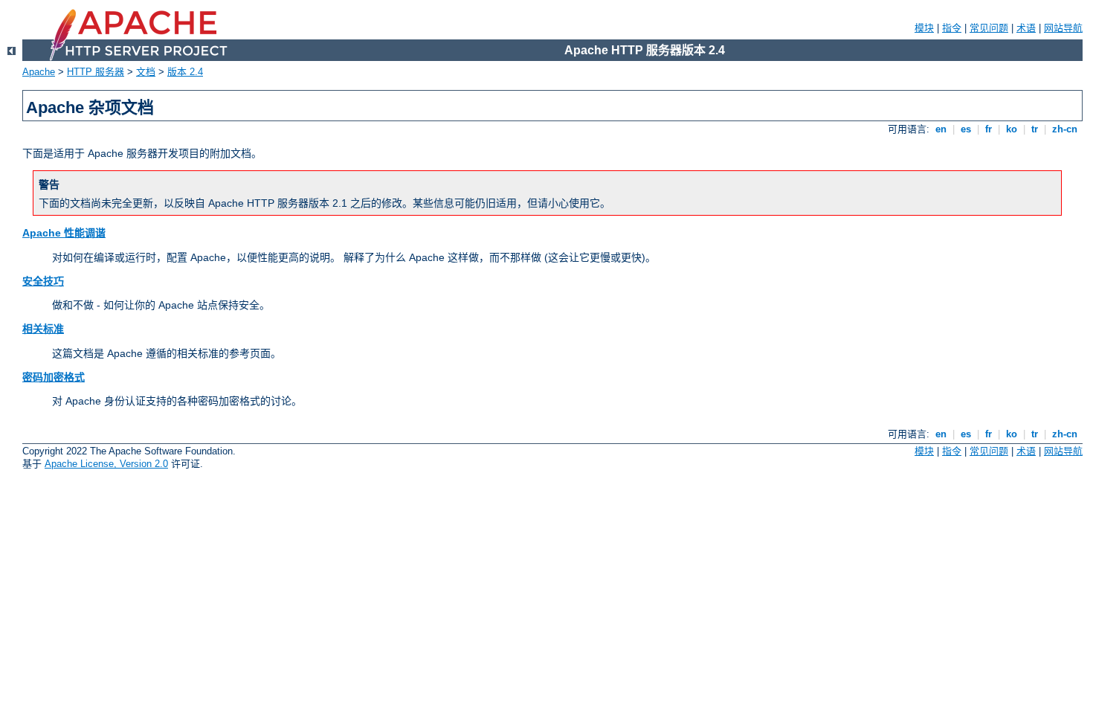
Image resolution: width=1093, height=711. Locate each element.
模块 (924, 27)
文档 (145, 71)
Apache (38, 71)
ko (1011, 129)
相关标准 (43, 329)
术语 (1026, 27)
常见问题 (989, 27)
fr (988, 129)
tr (1034, 129)
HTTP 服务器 (95, 71)
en (940, 129)
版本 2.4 (185, 71)
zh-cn (1064, 129)
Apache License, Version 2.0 (106, 463)
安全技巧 (43, 281)
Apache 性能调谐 (64, 233)
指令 (951, 27)
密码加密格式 (53, 377)
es (966, 129)
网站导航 (1063, 27)
